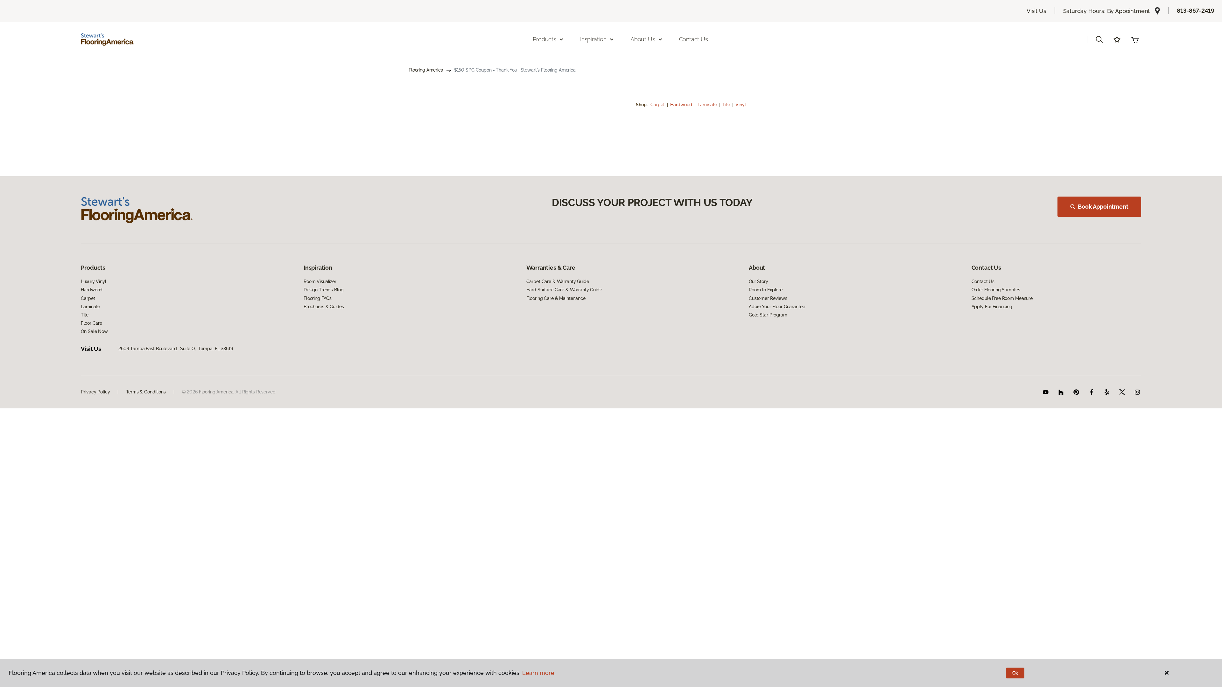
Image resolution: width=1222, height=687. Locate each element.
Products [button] (544, 39)
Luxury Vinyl (93, 281)
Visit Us (1036, 11)
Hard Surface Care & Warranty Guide (564, 289)
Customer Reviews (768, 298)
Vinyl (740, 104)
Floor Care (91, 323)
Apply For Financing (992, 306)
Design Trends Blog (323, 289)
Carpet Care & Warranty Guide (557, 281)
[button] (1099, 39)
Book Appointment (1103, 206)
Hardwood (681, 104)
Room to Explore (766, 289)
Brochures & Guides (324, 306)
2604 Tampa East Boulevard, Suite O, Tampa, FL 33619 (175, 348)
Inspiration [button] (593, 39)
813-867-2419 (1195, 10)
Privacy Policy (95, 391)
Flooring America (426, 70)
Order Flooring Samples (996, 289)
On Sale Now (94, 331)
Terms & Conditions (145, 391)
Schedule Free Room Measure (1002, 298)
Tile (726, 104)
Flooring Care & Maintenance (556, 298)
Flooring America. (217, 391)
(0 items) (1135, 39)
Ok (1015, 673)
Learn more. (539, 673)
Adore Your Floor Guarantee (777, 306)
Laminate (708, 104)
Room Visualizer (320, 281)
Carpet (658, 104)
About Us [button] (642, 39)
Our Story (758, 281)
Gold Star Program (768, 314)
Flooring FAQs (318, 298)
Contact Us (693, 39)
